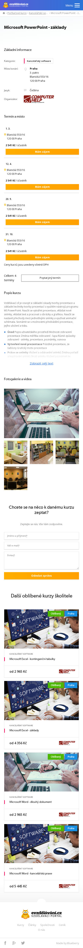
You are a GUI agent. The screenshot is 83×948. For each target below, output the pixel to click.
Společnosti (47, 925)
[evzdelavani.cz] (3, 13)
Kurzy (20, 925)
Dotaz (11, 555)
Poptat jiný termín (50, 278)
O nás (41, 930)
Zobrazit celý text (41, 363)
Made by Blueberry (67, 943)
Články (32, 925)
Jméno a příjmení (17, 535)
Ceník (62, 925)
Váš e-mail (13, 545)
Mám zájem (42, 151)
